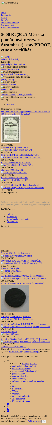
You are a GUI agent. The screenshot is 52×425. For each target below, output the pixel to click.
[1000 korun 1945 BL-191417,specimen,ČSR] (22, 263)
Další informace (34, 421)
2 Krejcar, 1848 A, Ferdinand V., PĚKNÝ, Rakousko (24, 339)
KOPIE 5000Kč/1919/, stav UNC (16, 162)
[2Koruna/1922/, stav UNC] (14, 172)
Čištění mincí (12, 221)
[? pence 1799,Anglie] (11, 271)
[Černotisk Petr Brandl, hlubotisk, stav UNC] (21, 157)
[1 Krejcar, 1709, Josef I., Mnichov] (17, 319)
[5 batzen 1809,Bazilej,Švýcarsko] (16, 256)
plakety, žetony (7, 79)
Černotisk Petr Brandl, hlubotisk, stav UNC (20, 155)
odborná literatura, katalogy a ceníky (17, 94)
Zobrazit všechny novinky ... (13, 346)
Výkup (4, 17)
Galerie (10, 214)
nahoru (4, 59)
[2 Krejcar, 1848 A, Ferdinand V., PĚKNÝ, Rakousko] (25, 341)
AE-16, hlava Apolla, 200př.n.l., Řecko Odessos (22, 276)
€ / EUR (25, 363)
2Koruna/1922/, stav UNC (12, 170)
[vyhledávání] (8, 406)
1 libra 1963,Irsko (9, 331)
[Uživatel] (8, 409)
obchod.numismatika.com (24, 349)
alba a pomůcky (8, 89)
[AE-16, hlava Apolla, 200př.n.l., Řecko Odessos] (23, 278)
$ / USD (33, 363)
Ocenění (4, 20)
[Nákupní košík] (8, 404)
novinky (10, 104)
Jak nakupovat (7, 25)
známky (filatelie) (8, 84)
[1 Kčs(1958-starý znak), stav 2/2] (16, 150)
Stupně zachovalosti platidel (19, 219)
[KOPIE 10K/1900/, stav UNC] (15, 180)
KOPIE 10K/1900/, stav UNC (14, 177)
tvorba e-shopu (15, 351)
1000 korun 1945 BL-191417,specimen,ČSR (21, 261)
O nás (3, 12)
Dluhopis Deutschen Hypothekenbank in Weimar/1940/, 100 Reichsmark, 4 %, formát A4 (25, 112)
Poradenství (6, 15)
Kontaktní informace (10, 27)
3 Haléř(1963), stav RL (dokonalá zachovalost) (21, 185)
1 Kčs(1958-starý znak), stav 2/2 (15, 147)
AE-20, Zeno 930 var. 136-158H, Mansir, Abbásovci (24, 324)
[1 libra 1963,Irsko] (10, 334)
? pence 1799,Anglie (10, 268)
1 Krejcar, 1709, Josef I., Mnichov (16, 316)
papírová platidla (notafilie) (13, 64)
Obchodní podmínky (10, 22)
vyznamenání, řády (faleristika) (14, 74)
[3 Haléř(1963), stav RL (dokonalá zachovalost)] (22, 187)
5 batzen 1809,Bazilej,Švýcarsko (15, 253)
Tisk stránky (14, 59)
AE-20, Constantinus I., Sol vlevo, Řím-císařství (22, 283)
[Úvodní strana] (8, 411)
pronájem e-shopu (32, 351)
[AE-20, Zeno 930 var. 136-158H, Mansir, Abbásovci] (25, 326)
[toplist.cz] (5, 57)
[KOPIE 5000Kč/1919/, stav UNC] (17, 165)
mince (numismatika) (10, 69)
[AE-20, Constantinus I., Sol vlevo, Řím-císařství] (15, 311)
